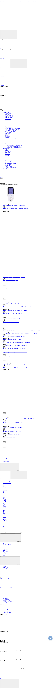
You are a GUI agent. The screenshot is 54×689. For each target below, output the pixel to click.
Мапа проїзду (2, 678)
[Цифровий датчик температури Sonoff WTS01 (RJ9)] (28, 336)
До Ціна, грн (12, 532)
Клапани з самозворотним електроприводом (15, 147)
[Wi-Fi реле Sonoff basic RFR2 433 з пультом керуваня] (28, 286)
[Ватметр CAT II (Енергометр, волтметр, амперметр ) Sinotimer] (28, 208)
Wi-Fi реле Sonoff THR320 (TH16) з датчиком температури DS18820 (15, 345)
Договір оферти (32, 1)
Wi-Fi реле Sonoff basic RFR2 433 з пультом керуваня (12, 297)
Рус (3, 28)
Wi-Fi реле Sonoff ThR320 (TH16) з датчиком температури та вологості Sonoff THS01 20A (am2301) (20, 333)
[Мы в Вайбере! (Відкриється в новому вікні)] (8, 9)
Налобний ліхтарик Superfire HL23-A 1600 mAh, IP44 (12, 427)
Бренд (18, 470)
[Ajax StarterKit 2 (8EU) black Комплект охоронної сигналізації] (28, 361)
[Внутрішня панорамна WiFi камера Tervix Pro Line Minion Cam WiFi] (28, 348)
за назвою (15, 184)
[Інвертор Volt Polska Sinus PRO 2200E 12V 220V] (28, 431)
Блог (29, 1)
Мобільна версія (19, 586)
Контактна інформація (24, 1)
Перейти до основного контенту (6, 0)
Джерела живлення (6, 148)
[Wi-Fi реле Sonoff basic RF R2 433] (28, 280)
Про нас (1, 1)
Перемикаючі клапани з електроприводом (14, 145)
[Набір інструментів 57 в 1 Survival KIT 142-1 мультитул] (28, 367)
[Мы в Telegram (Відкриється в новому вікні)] (24, 9)
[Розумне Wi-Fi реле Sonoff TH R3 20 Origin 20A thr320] (28, 300)
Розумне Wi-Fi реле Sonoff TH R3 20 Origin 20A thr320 (12, 303)
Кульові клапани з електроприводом (13, 146)
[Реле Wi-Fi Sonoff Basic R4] (28, 437)
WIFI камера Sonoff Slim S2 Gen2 (8, 445)
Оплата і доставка (6, 1)
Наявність (18, 564)
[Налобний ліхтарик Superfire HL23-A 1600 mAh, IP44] (28, 422)
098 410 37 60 (2, 85)
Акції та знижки (5, 168)
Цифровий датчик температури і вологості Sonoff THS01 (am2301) (15, 310)
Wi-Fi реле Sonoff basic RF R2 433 (9, 283)
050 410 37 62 (2, 76)
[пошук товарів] (18, 63)
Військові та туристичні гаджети (8, 159)
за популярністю (3, 184)
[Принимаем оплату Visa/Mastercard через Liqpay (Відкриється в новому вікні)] (9, 578)
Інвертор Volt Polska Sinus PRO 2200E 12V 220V (11, 434)
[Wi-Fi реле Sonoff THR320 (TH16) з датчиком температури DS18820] (28, 342)
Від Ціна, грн (2, 532)
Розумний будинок (6, 112)
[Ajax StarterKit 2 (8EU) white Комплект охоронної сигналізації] (28, 356)
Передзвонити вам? (4, 86)
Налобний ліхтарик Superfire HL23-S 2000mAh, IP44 (12, 318)
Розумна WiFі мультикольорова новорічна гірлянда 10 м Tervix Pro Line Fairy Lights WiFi (18, 418)
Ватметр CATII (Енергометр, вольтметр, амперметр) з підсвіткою (14, 205)
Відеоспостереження (6, 158)
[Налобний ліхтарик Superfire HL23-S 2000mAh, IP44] (28, 313)
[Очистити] (18, 475)
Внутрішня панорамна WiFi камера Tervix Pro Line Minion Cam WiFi (15, 352)
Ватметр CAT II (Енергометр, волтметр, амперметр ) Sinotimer (14, 277)
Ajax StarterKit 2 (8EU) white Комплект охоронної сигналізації (14, 358)
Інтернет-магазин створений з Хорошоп (7, 587)
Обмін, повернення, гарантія (15, 1)
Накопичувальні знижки (39, 1)
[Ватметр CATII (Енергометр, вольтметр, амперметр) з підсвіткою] (28, 194)
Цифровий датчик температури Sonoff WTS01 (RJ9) (12, 339)
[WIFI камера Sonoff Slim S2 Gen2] (28, 443)
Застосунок (19, 541)
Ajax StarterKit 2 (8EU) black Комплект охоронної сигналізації (14, 364)
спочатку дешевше (10, 184)
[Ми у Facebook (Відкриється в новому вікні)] (40, 9)
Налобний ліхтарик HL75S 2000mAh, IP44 (10, 326)
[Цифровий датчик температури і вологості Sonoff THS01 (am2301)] (28, 306)
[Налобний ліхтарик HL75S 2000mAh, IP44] (28, 322)
